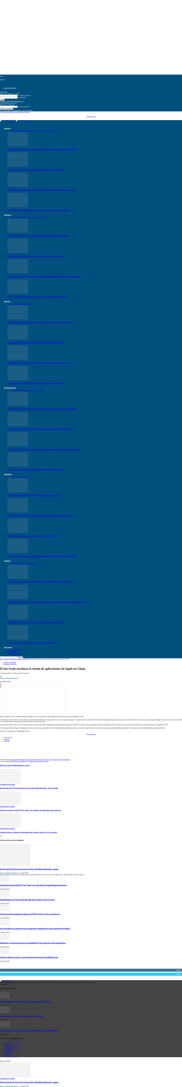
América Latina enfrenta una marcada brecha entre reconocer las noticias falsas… (42, 556)
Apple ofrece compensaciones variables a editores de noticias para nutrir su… (41, 363)
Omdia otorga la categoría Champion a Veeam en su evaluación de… (36, 170)
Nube (13, 304)
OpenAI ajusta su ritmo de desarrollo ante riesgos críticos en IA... (28, 900)
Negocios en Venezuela (25, 131)
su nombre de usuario (24, 95)
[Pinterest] (17, 751)
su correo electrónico (24, 106)
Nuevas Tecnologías (15, 654)
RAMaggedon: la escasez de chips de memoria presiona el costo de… (37, 256)
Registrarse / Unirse (10, 88)
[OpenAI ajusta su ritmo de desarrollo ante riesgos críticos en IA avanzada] (10, 827)
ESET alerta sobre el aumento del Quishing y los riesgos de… (33, 495)
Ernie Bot (7, 741)
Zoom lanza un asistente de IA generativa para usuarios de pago (30, 761)
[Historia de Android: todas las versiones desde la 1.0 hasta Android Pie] (4, 1027)
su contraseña (22, 97)
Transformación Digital (47, 131)
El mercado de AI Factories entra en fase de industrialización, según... (29, 869)
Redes (44, 218)
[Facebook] (3, 751)
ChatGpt (6, 739)
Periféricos (38, 218)
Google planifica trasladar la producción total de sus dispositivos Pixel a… (39, 210)
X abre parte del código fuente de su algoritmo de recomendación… (36, 343)
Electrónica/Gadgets (15, 650)
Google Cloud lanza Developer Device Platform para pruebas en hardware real (41, 322)
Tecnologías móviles (27, 390)
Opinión (36, 131)
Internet (7, 301)
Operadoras (15, 390)
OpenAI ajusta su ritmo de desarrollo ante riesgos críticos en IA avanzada (28, 832)
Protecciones (23, 477)
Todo (9, 131)
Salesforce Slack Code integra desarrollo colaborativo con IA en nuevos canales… (42, 149)
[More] (51, 751)
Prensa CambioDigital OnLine (9, 678)
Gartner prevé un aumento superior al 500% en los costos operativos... (30, 914)
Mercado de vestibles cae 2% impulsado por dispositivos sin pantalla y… (39, 236)
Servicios (28, 304)
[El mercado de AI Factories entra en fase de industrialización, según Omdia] (10, 782)
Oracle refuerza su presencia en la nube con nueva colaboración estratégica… (41, 582)
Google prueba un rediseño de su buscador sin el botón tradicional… (37, 383)
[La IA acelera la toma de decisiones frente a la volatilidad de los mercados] (18, 639)
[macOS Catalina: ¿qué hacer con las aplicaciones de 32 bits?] (4, 998)
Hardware (7, 215)
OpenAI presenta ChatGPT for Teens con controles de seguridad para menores (30, 810)
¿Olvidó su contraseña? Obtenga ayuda (11, 101)
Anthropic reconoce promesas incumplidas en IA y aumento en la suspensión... (33, 943)
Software (7, 561)
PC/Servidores (28, 218)
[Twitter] (10, 751)
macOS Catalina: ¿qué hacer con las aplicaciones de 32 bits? (25, 1002)
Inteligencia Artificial (22, 659)
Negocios (7, 128)
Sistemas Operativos (27, 564)
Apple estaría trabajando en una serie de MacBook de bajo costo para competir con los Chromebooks (40, 759)
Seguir (179, 970)
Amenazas (15, 477)
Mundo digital (12, 652)
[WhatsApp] (23, 751)
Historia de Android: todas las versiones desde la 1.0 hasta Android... (29, 1031)
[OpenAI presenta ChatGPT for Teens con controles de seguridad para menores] (10, 805)
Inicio (1, 659)
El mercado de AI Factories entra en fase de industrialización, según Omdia (29, 788)
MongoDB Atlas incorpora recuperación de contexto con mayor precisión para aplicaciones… (47, 602)
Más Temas (8, 647)
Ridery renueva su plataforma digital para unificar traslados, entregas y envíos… (42, 190)
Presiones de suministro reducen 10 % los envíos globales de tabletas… (38, 297)
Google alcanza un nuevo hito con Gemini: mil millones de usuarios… (36, 622)
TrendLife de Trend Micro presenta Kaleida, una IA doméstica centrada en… (40, 516)
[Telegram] (44, 751)
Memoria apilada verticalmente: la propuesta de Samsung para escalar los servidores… (45, 276)
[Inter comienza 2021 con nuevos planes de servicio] (4, 1012)
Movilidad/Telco (10, 388)
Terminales (38, 390)
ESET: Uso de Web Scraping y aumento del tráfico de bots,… (33, 536)
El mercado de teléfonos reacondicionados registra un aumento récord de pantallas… (44, 449)
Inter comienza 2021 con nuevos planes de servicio (21, 1016)
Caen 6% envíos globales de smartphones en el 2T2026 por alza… (35, 470)
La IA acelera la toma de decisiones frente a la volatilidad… (33, 643)
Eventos (14, 131)
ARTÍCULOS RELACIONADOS (9, 765)
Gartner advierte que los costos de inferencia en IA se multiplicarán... (29, 957)
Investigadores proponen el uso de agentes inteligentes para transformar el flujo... (35, 929)
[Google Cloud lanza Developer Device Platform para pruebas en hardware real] (18, 319)
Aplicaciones (15, 564)
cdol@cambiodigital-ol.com (16, 984)
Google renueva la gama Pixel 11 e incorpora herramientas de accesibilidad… (40, 429)
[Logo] (8, 121)
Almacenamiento (17, 218)
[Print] (37, 751)
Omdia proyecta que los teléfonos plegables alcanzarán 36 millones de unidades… (43, 409)
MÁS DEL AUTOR (24, 765)
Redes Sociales (20, 304)
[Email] (30, 751)
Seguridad (8, 474)
